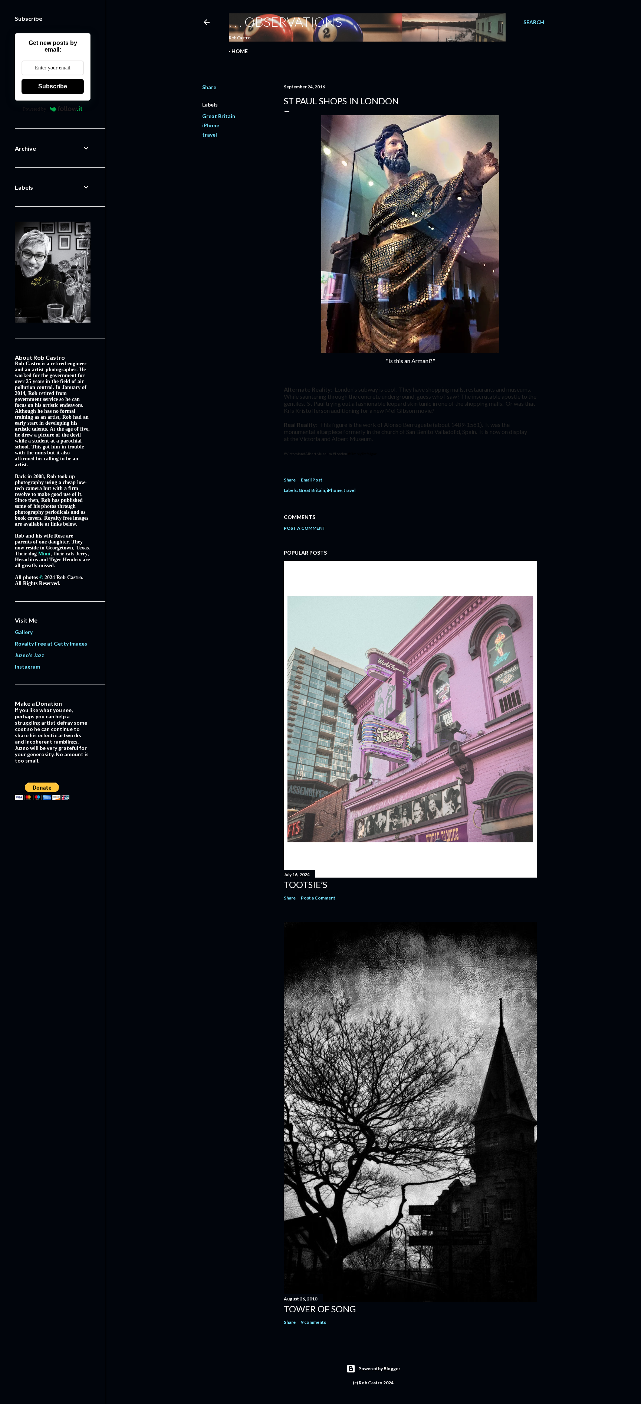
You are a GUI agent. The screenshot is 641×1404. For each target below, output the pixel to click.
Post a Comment (305, 528)
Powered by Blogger (379, 1368)
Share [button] (209, 87)
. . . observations (285, 21)
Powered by (34, 109)
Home (239, 51)
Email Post (311, 480)
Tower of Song (320, 1308)
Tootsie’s (305, 884)
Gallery (24, 632)
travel (209, 134)
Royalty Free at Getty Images (51, 643)
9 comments (313, 1322)
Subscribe (52, 86)
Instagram (27, 666)
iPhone (210, 125)
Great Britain (218, 116)
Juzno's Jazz (29, 655)
